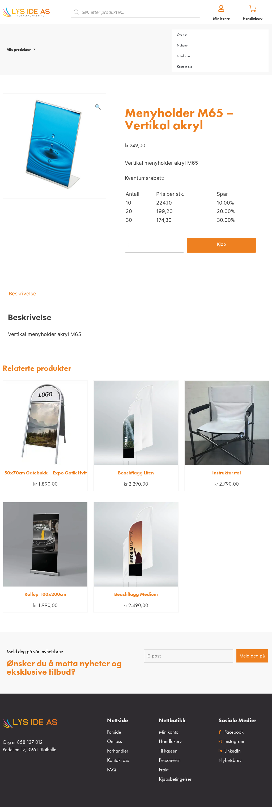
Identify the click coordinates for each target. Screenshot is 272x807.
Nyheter (182, 45)
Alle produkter (19, 49)
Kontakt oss (184, 66)
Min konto (221, 18)
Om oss (182, 34)
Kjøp (221, 244)
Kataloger (183, 56)
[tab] (136, 293)
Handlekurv (253, 18)
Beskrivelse (22, 294)
